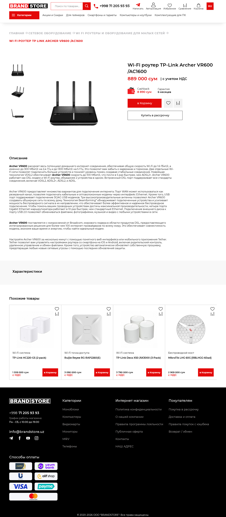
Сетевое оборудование (49, 33)
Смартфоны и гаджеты (102, 15)
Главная (16, 33)
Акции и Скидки (52, 15)
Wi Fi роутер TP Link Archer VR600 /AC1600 (46, 41)
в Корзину (144, 103)
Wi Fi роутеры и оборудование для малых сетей (120, 33)
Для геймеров (75, 15)
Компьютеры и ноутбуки (136, 15)
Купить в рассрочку (155, 115)
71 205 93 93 (29, 413)
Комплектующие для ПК (170, 15)
